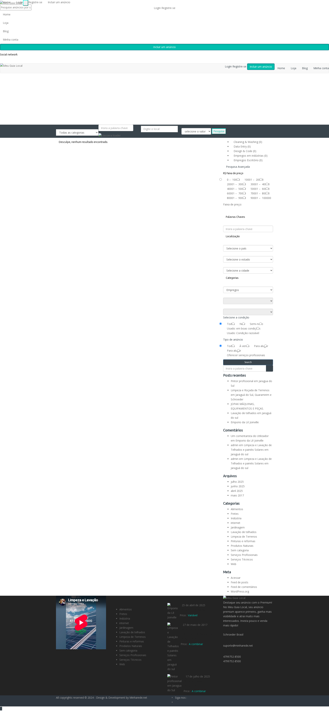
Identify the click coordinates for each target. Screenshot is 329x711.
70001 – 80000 (260, 193)
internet (235, 523)
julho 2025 (237, 481)
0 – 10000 (233, 179)
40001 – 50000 (236, 189)
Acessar (235, 578)
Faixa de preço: (232, 204)
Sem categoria (240, 550)
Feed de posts (239, 582)
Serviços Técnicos (242, 559)
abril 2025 (237, 491)
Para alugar (261, 346)
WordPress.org (240, 591)
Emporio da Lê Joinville (245, 422)
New (242, 324)
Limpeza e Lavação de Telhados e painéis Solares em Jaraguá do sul (251, 449)
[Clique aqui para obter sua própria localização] (142, 134)
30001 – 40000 (260, 184)
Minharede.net (138, 697)
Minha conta (10, 39)
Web (233, 564)
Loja (5, 23)
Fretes (235, 513)
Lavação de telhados (243, 532)
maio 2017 (237, 495)
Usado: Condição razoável (243, 333)
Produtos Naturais (242, 545)
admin (234, 445)
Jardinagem (238, 527)
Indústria (236, 518)
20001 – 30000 (236, 184)
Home (6, 14)
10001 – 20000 (254, 179)
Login (157, 8)
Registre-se (168, 8)
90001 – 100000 (261, 198)
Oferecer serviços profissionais (246, 355)
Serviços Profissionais (244, 555)
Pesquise (218, 131)
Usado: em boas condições (243, 328)
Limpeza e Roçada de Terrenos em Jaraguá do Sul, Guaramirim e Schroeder (251, 394)
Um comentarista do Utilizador (250, 436)
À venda (244, 346)
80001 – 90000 (236, 198)
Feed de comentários (244, 587)
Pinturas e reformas (243, 541)
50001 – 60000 (260, 189)
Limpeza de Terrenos (244, 536)
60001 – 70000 (236, 193)
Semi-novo (256, 324)
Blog (6, 31)
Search (248, 362)
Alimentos (237, 509)
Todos (231, 324)
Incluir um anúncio (164, 47)
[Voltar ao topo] (1, 708)
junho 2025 (238, 486)
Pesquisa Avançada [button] (237, 166)
